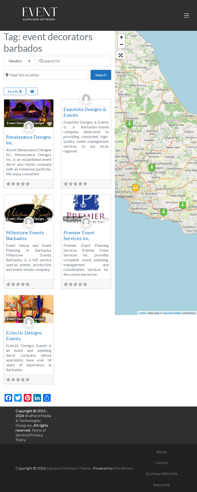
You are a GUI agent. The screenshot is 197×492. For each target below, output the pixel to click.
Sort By (13, 91)
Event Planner (75, 219)
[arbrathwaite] (29, 131)
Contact (161, 462)
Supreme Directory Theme (69, 468)
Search (103, 74)
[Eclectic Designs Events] (152, 168)
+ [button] (121, 37)
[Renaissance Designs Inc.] (182, 205)
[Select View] (32, 91)
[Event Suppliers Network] (40, 15)
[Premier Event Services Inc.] (135, 188)
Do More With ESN (162, 473)
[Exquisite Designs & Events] (163, 212)
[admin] (86, 103)
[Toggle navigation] (186, 15)
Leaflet (142, 313)
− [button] (121, 44)
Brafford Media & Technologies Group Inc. (33, 420)
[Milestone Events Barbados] (129, 124)
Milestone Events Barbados (25, 235)
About (161, 451)
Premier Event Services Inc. (78, 235)
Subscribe (161, 484)
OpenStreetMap (172, 313)
